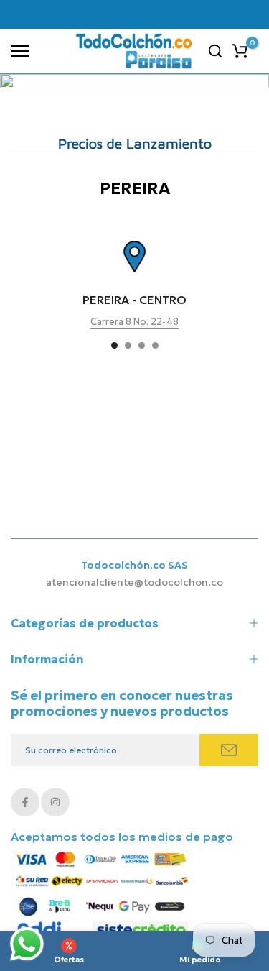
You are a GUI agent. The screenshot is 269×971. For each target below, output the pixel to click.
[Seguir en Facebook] (25, 802)
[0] (239, 51)
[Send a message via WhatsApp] (27, 944)
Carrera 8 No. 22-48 (134, 322)
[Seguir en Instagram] (55, 802)
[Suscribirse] (228, 750)
